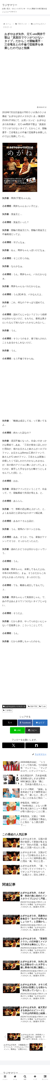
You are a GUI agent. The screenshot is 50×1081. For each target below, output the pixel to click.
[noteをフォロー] (36, 745)
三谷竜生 (8, 710)
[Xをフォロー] (13, 745)
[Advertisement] (25, 77)
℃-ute (43, 706)
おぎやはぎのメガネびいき (15, 706)
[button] (32, 730)
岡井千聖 (33, 706)
